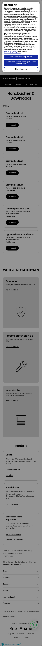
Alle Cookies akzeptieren (21, 57)
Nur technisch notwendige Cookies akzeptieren (21, 63)
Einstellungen (21, 69)
